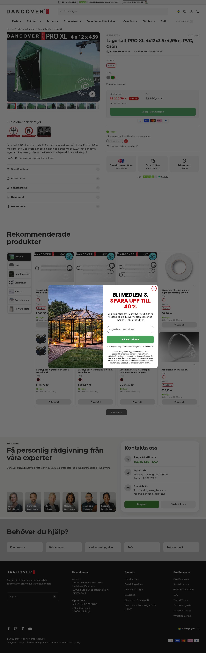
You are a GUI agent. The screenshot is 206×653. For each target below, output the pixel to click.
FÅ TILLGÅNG (130, 339)
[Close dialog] (154, 288)
